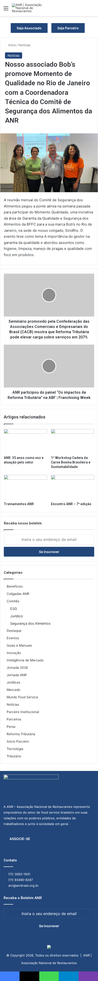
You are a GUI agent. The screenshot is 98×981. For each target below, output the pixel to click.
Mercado (13, 690)
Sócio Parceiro (18, 741)
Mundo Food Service (22, 697)
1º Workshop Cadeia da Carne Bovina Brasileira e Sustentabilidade (70, 462)
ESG (13, 609)
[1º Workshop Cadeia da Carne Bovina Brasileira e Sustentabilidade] (72, 441)
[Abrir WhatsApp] (86, 969)
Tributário (14, 756)
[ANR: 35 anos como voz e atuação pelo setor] (25, 441)
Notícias (24, 45)
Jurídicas (13, 682)
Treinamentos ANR (19, 504)
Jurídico (16, 616)
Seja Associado (29, 28)
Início (11, 45)
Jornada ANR (17, 675)
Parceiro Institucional (23, 712)
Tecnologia (15, 749)
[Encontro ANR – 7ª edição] (72, 487)
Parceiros (14, 719)
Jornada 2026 (17, 667)
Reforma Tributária (21, 734)
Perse (11, 727)
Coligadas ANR (18, 594)
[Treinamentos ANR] (25, 487)
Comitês (13, 601)
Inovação (14, 653)
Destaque (14, 631)
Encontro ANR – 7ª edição (71, 504)
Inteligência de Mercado (25, 660)
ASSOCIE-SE (20, 839)
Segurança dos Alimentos (30, 623)
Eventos (13, 638)
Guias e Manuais (19, 645)
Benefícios (15, 586)
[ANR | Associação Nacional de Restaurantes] (31, 8)
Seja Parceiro (68, 28)
